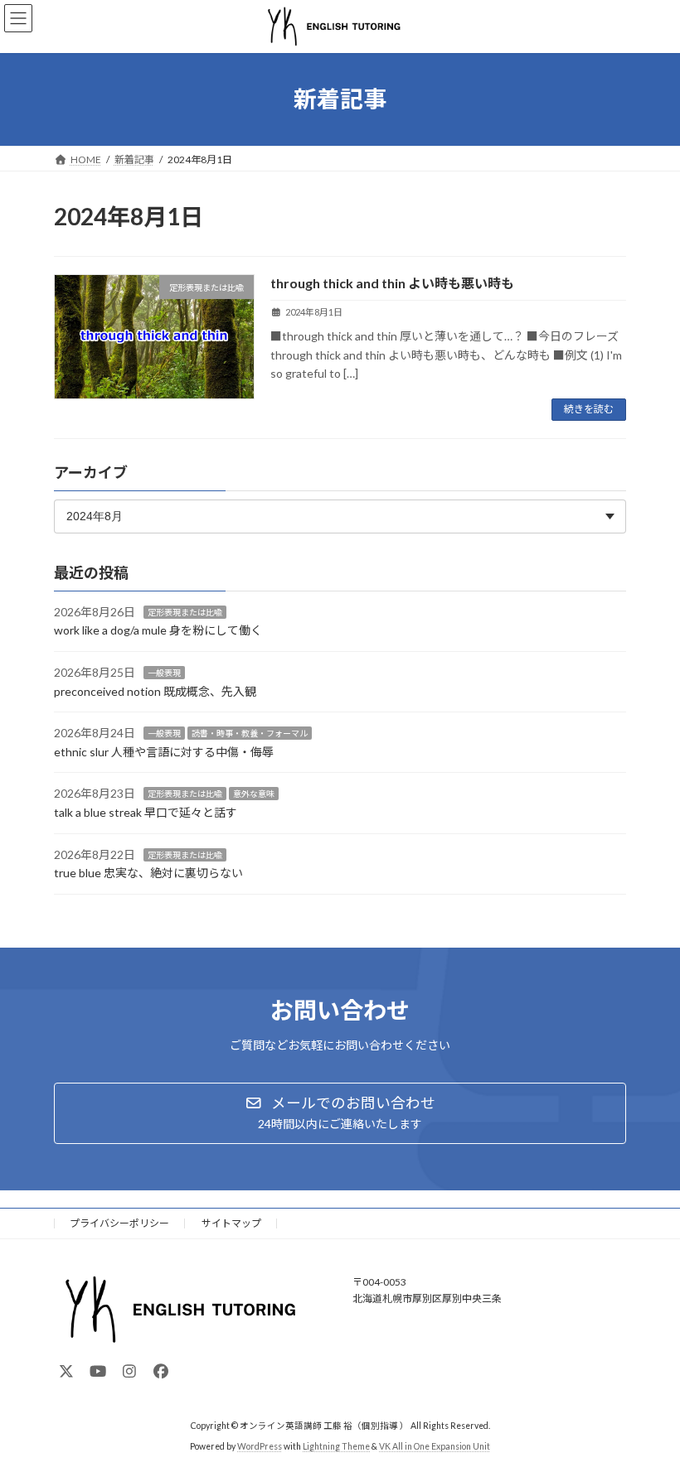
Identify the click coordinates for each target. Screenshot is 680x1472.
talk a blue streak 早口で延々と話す (145, 811)
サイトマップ (231, 1223)
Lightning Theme (336, 1446)
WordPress (259, 1446)
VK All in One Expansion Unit (434, 1446)
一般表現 (164, 673)
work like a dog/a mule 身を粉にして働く (158, 630)
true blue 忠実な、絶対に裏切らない (148, 873)
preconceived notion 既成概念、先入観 (155, 690)
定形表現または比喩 (185, 611)
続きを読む (589, 409)
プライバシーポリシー (119, 1223)
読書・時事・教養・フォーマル (250, 733)
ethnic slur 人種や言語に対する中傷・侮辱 (164, 751)
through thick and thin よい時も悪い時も (392, 283)
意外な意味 (253, 794)
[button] (340, 1113)
